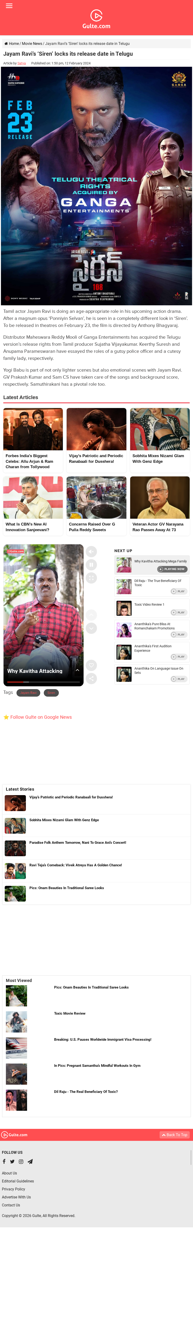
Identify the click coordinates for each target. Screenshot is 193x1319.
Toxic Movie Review (69, 1013)
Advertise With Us (16, 1197)
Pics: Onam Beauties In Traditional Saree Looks (91, 987)
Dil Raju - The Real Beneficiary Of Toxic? (86, 1092)
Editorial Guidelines (18, 1181)
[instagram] (21, 1162)
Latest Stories (20, 789)
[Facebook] (4, 1162)
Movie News (32, 43)
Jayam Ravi (28, 693)
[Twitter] (12, 1162)
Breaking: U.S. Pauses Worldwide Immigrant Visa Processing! (102, 1039)
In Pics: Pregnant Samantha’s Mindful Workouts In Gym (97, 1066)
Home (13, 43)
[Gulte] (96, 18)
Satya (21, 63)
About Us (9, 1173)
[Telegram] (30, 1162)
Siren (51, 693)
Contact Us (11, 1205)
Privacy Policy (13, 1189)
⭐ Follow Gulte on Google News (37, 717)
